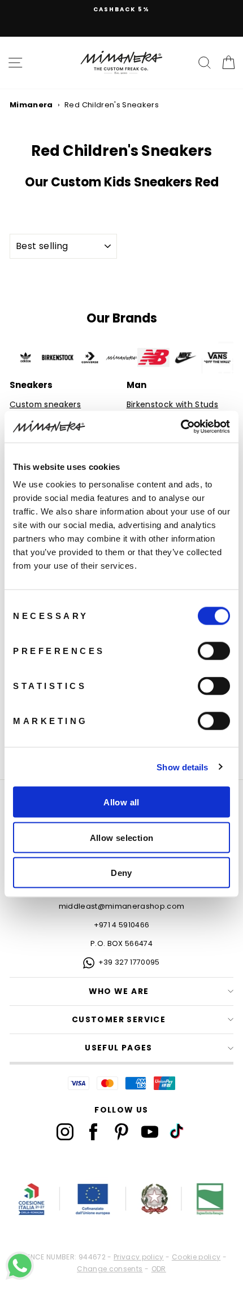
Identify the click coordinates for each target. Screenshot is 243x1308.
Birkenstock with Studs (173, 404)
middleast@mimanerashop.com (122, 906)
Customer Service (119, 1019)
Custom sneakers (45, 404)
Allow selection (122, 837)
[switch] (214, 651)
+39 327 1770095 (129, 962)
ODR (158, 1269)
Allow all (121, 802)
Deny (121, 873)
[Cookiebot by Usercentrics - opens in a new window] (180, 427)
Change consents (109, 1269)
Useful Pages (119, 1048)
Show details (182, 766)
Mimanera (31, 104)
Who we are (119, 991)
